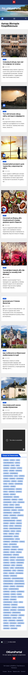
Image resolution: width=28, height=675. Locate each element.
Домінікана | (18, 507)
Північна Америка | (8, 583)
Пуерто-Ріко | (7, 578)
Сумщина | (6, 596)
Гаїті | (14, 502)
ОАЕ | (13, 565)
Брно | (5, 491)
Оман (12, 567)
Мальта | (20, 549)
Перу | (5, 573)
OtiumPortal (14, 8)
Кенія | (11, 525)
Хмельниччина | (16, 612)
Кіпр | (17, 533)
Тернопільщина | (8, 601)
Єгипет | (12, 460)
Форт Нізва (21, 607)
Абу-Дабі (12, 470)
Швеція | (6, 623)
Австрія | (6, 473)
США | (5, 588)
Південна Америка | (8, 580)
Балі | (5, 483)
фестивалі (6, 628)
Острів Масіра (7, 570)
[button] (25, 18)
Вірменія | (14, 499)
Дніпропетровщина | (8, 507)
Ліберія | (22, 541)
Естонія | (21, 509)
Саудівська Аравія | (13, 588)
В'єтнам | (6, 494)
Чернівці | (21, 615)
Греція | (6, 504)
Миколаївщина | (7, 554)
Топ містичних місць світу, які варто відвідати (13, 115)
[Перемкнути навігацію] (14, 19)
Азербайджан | (14, 473)
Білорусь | (19, 491)
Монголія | (13, 557)
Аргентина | (6, 481)
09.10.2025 (7, 67)
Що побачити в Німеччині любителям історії (14, 354)
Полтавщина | (19, 573)
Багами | (20, 481)
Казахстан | (6, 517)
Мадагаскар (15, 546)
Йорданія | (20, 515)
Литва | (17, 538)
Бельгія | (11, 483)
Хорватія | (6, 615)
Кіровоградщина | (8, 536)
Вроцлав (16, 496)
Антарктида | (20, 478)
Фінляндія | (13, 609)
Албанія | (22, 475)
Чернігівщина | (7, 617)
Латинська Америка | (8, 538)
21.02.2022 (7, 171)
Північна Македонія (19, 583)
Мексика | (19, 552)
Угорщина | (14, 604)
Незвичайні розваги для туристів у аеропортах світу (13, 166)
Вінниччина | (7, 499)
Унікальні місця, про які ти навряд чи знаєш (13, 63)
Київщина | (6, 531)
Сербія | (13, 591)
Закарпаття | (16, 512)
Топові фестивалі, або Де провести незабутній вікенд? (13, 272)
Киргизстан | (18, 525)
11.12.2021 (7, 306)
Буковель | (12, 491)
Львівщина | (6, 541)
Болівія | (13, 486)
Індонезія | (6, 465)
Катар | (5, 525)
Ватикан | (13, 494)
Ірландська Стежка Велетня (11, 302)
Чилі (20, 617)
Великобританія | (8, 496)
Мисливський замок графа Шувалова (12, 406)
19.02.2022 (7, 225)
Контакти (23, 671)
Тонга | (15, 601)
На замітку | (20, 557)
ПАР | (14, 570)
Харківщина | (21, 609)
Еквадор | (14, 509)
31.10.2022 (7, 119)
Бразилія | (19, 488)
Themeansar (14, 667)
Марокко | (6, 552)
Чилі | (5, 620)
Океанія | (6, 567)
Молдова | (16, 554)
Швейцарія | (20, 620)
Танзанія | (20, 596)
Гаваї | (20, 499)
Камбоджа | (14, 517)
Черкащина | (14, 615)
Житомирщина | (7, 512)
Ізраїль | (17, 462)
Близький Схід (19, 483)
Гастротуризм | (7, 502)
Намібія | (6, 559)
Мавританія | (7, 546)
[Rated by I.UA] (4, 642)
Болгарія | (6, 486)
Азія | (16, 475)
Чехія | (14, 617)
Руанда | (6, 586)
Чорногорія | (12, 620)
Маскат (12, 552)
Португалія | (13, 575)
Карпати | (19, 523)
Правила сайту (16, 671)
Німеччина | (6, 565)
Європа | (6, 460)
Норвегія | (6, 562)
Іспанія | (19, 467)
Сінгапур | (14, 596)
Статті (4, 59)
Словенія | (6, 594)
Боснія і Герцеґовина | (9, 488)
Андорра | (12, 478)
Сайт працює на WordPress (9, 665)
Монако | (6, 557)
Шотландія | (13, 623)
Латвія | (16, 536)
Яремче (18, 625)
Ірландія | (6, 467)
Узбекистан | (7, 607)
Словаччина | (20, 591)
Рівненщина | (20, 586)
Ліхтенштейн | (13, 544)
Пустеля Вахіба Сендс (18, 578)
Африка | (14, 481)
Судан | (19, 594)
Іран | (18, 465)
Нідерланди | (20, 562)
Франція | (6, 609)
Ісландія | (13, 467)
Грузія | (11, 504)
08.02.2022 (7, 277)
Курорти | (11, 533)
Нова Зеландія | (20, 559)
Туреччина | (6, 604)
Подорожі (12, 573)
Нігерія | (13, 562)
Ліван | (5, 544)
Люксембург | (15, 541)
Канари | (6, 523)
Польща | (6, 575)
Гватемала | (21, 502)
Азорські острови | (8, 475)
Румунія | (13, 586)
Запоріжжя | (13, 515)
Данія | (17, 504)
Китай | (5, 528)
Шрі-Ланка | (20, 623)
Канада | (19, 520)
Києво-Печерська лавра (15, 528)
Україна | (14, 607)
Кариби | (12, 523)
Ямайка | (6, 625)
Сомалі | (13, 594)
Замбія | (6, 515)
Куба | (5, 533)
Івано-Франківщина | (8, 462)
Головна (5, 671)
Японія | (12, 625)
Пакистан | (20, 570)
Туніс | (21, 601)
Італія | (5, 470)
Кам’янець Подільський (9, 520)
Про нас (10, 671)
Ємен (18, 460)
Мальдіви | (14, 549)
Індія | (13, 465)
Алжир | (6, 478)
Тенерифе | (13, 599)
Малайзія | (6, 549)
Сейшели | (6, 591)
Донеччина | (7, 509)
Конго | (13, 531)
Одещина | (19, 565)
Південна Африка (19, 580)
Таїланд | (6, 599)
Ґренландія (13, 628)
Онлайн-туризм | (19, 567)
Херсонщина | (7, 612)
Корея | (18, 531)
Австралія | (18, 470)
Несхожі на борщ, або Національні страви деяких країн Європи (12, 220)
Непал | (12, 559)
